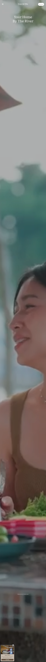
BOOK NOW (41, 4)
